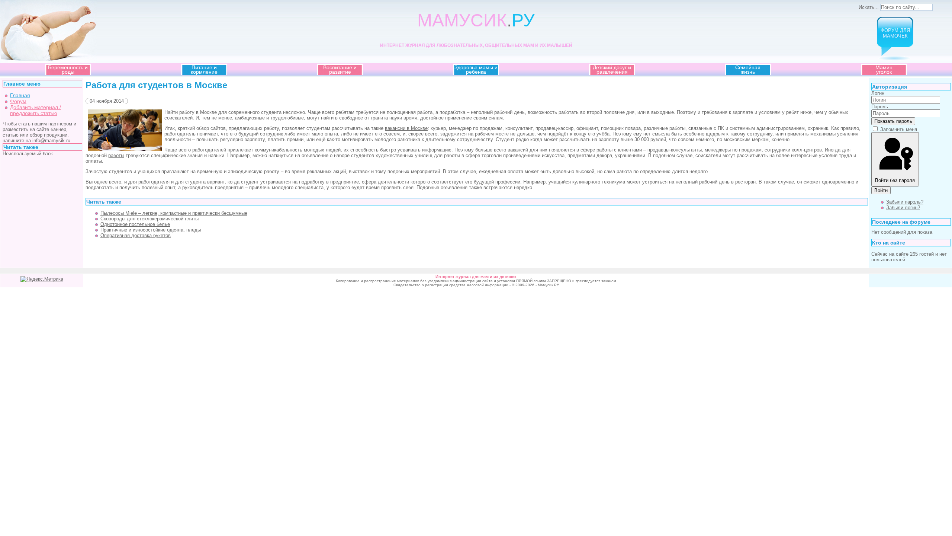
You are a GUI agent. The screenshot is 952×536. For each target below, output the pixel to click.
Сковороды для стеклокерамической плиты (149, 218)
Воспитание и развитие (340, 69)
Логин (877, 93)
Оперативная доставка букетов (135, 235)
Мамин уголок (883, 69)
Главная (20, 95)
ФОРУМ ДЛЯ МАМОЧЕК (895, 33)
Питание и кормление (204, 69)
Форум (18, 101)
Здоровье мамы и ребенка (476, 69)
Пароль (879, 106)
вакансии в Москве (406, 128)
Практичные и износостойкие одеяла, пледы (150, 230)
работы (116, 155)
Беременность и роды (68, 69)
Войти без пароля (895, 180)
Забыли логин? (903, 207)
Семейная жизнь (747, 69)
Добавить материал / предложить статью (35, 110)
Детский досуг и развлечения (612, 69)
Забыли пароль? (904, 202)
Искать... (869, 7)
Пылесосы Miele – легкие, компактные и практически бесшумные (173, 213)
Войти (881, 190)
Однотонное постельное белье (135, 224)
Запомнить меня (898, 129)
